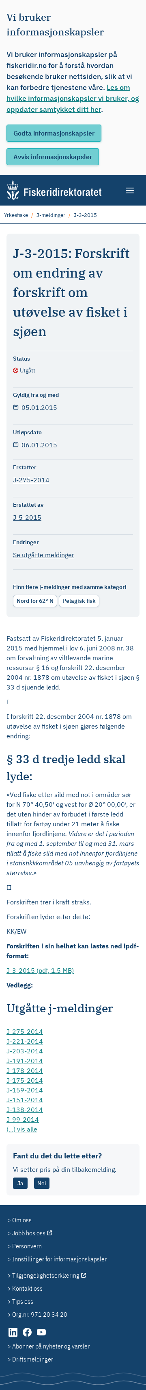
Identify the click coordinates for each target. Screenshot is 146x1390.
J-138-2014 (24, 1109)
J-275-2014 (31, 480)
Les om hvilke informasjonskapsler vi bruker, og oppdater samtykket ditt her (72, 98)
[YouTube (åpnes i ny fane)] (41, 1336)
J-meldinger (50, 215)
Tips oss (22, 1301)
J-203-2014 (24, 1051)
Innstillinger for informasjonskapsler (59, 1259)
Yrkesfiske (16, 215)
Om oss (22, 1220)
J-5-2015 (27, 517)
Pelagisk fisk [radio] (79, 600)
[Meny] (130, 190)
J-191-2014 (24, 1061)
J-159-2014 (24, 1090)
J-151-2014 (24, 1100)
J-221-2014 (24, 1041)
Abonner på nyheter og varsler (51, 1346)
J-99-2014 (22, 1119)
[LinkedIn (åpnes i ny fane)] (13, 1336)
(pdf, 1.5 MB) (40, 970)
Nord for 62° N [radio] (35, 600)
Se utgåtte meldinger (43, 555)
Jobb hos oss (28, 1233)
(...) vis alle (21, 1129)
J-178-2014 (24, 1070)
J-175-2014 (24, 1080)
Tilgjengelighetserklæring (45, 1275)
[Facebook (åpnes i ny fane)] (28, 1336)
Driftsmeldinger (32, 1359)
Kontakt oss (27, 1288)
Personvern (27, 1246)
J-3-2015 (85, 215)
